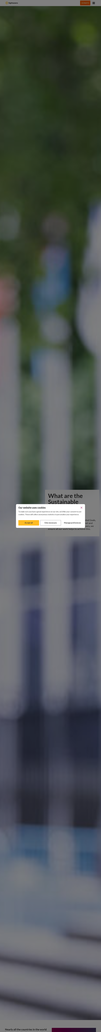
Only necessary (50, 523)
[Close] (81, 507)
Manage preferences (72, 523)
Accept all (29, 523)
